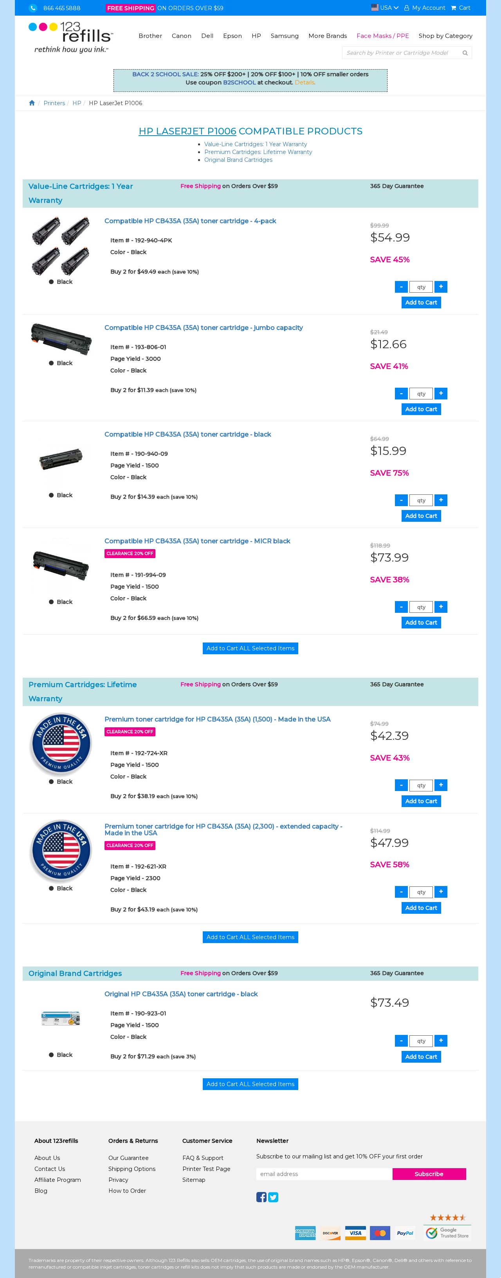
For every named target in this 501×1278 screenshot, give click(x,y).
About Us (47, 1158)
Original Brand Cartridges (238, 159)
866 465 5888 (62, 8)
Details (304, 82)
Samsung (285, 35)
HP (256, 35)
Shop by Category (445, 35)
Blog (40, 1190)
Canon (181, 35)
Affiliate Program (57, 1179)
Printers (54, 103)
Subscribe (429, 1174)
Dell (207, 35)
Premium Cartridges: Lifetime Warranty (258, 152)
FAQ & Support (202, 1158)
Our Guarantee (128, 1158)
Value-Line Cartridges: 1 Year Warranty (255, 144)
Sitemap (193, 1179)
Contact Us (49, 1168)
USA (385, 7)
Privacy (118, 1179)
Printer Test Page (206, 1168)
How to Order (127, 1190)
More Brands (327, 35)
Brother (150, 35)
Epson (232, 35)
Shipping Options (131, 1168)
